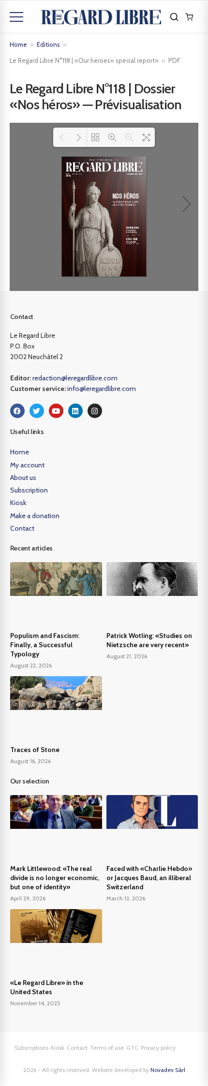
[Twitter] (37, 411)
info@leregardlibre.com (101, 388)
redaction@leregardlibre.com (75, 378)
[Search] (174, 17)
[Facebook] (17, 411)
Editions (48, 44)
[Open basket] (189, 17)
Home (18, 44)
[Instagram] (95, 411)
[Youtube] (56, 411)
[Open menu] (16, 17)
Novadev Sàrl (167, 1069)
